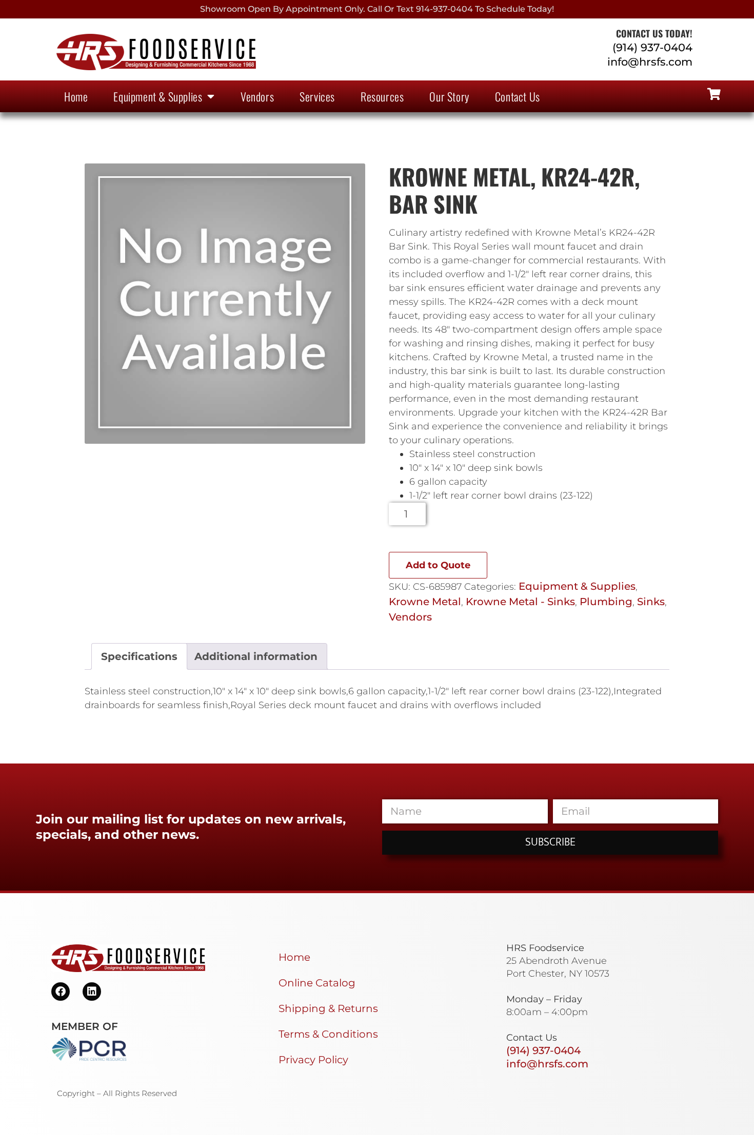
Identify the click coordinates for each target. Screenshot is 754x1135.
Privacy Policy (313, 1060)
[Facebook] (60, 991)
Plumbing (606, 601)
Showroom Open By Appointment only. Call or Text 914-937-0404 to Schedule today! (377, 9)
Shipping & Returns (328, 1008)
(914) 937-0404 (652, 47)
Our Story (449, 96)
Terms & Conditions (328, 1034)
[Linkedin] (92, 991)
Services (317, 96)
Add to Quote (438, 565)
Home (76, 96)
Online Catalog (317, 983)
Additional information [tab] (256, 656)
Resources (382, 96)
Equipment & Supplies (157, 96)
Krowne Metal (425, 601)
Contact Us (517, 96)
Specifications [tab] (139, 656)
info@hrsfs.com (649, 61)
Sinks (651, 601)
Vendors (257, 96)
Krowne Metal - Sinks (520, 601)
